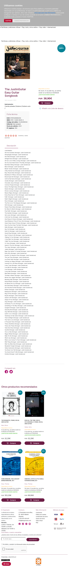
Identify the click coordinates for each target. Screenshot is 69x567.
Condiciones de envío (42, 516)
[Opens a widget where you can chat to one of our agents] (6, 564)
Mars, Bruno (4, 425)
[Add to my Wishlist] (40, 108)
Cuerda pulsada (10, 106)
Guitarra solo (26, 106)
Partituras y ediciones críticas (10, 27)
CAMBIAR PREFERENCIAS (21, 20)
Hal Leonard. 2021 (10, 100)
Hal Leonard (17, 124)
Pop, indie (42, 27)
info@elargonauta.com (25, 520)
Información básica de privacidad (25, 544)
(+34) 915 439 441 (24, 518)
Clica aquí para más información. (45, 13)
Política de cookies (41, 514)
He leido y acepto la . (19, 544)
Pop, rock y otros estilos (30, 27)
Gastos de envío (40, 518)
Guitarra (18, 106)
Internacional (51, 27)
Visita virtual (39, 520)
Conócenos (39, 512)
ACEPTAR (8, 20)
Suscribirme (33, 539)
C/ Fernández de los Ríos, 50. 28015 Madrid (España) (26, 514)
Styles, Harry (28, 427)
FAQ (37, 522)
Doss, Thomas (5, 484)
